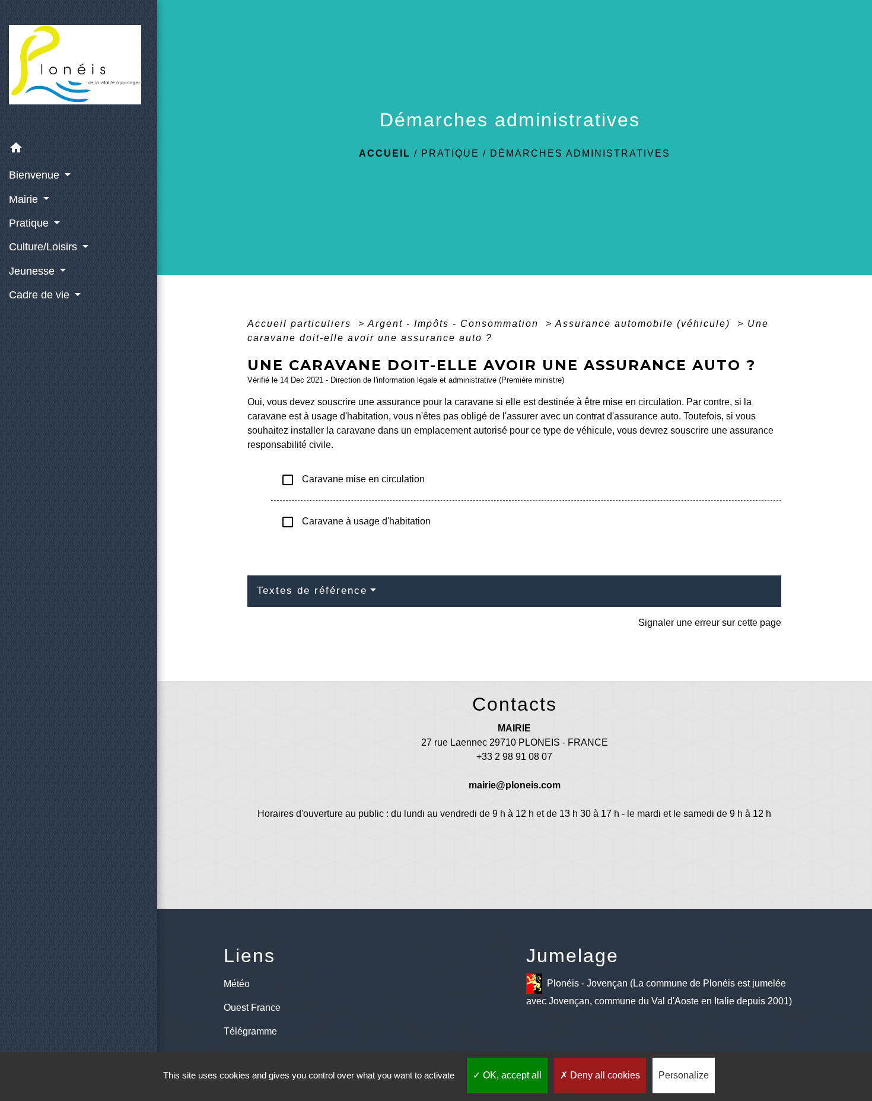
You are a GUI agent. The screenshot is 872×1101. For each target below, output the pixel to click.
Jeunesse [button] (33, 271)
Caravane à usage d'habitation (356, 522)
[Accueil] (78, 68)
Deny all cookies (604, 1075)
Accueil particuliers (301, 324)
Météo (237, 984)
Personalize (683, 1075)
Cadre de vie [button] (40, 295)
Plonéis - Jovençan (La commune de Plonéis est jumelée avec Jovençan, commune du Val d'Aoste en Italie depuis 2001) (659, 991)
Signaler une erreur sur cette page (709, 623)
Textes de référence (312, 590)
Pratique (450, 153)
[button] (78, 149)
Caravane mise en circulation (353, 480)
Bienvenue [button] (35, 175)
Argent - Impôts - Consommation (455, 324)
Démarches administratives (580, 153)
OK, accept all (511, 1075)
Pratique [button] (30, 223)
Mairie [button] (25, 199)
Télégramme (250, 1031)
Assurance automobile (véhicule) (644, 324)
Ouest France (252, 1008)
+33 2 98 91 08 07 (514, 757)
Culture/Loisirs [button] (44, 247)
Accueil (384, 153)
